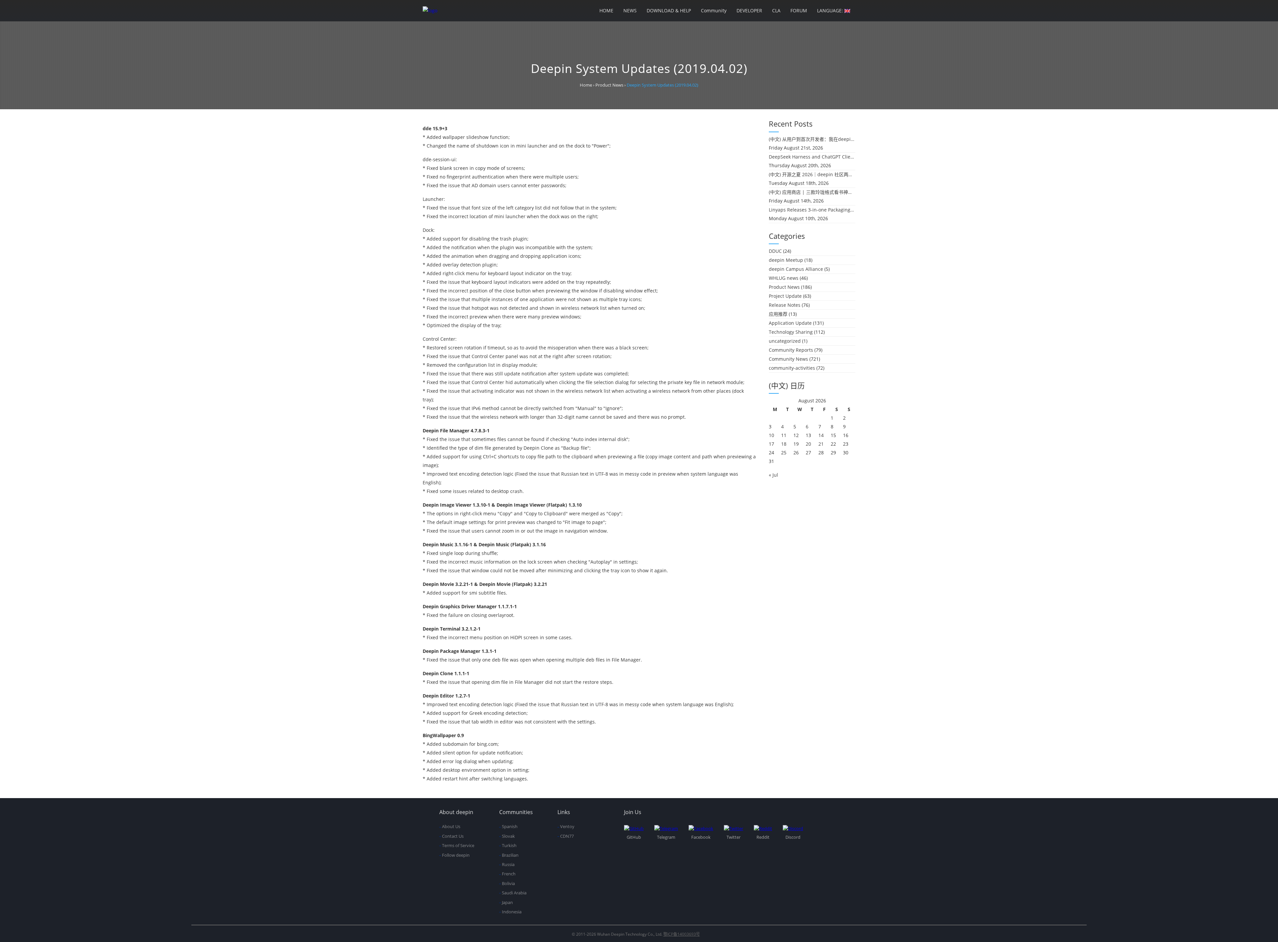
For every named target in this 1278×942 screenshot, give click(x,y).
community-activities (792, 368)
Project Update (785, 296)
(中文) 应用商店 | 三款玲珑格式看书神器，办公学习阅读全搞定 (812, 192)
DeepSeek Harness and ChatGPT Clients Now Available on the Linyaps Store (812, 157)
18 (783, 444)
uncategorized (785, 341)
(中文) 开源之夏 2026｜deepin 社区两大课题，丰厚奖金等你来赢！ (812, 174)
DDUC (775, 251)
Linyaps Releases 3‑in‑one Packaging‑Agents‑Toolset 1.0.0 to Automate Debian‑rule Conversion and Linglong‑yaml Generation (812, 210)
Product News (784, 287)
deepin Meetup (786, 260)
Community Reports (791, 350)
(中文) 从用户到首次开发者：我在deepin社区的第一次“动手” (812, 139)
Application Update (790, 323)
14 (821, 435)
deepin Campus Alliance (796, 269)
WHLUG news (783, 278)
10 (771, 435)
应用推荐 (778, 314)
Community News (788, 359)
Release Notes (784, 305)
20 (808, 444)
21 (821, 444)
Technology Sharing (791, 332)
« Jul (773, 475)
